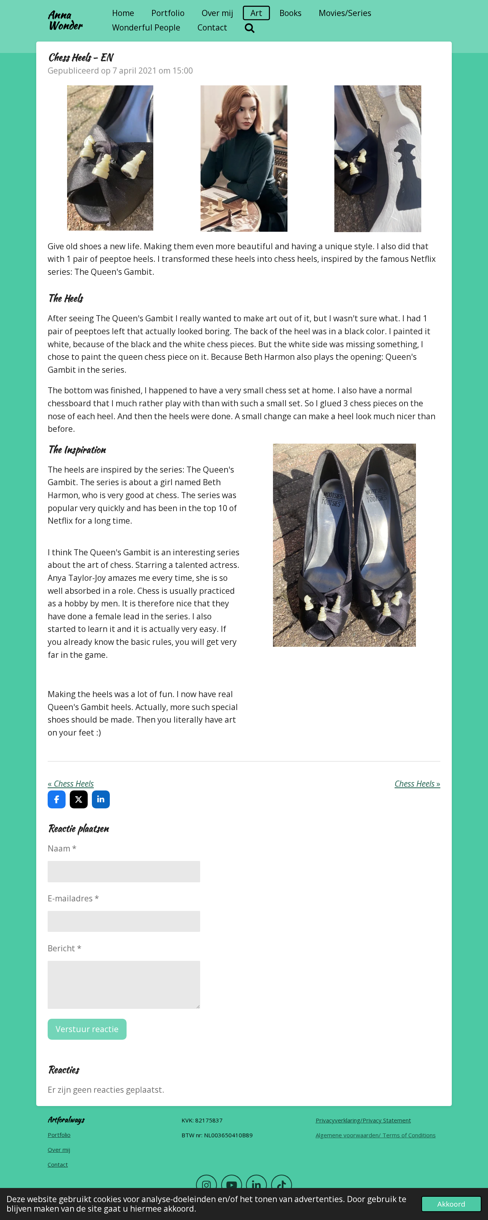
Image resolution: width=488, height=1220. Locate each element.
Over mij (59, 1149)
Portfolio (59, 1134)
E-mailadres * (73, 898)
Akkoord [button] (451, 1204)
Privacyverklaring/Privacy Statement (363, 1120)
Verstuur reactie (87, 1029)
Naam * (62, 848)
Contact (58, 1164)
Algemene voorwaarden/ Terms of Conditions (376, 1135)
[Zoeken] (250, 28)
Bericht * (65, 948)
